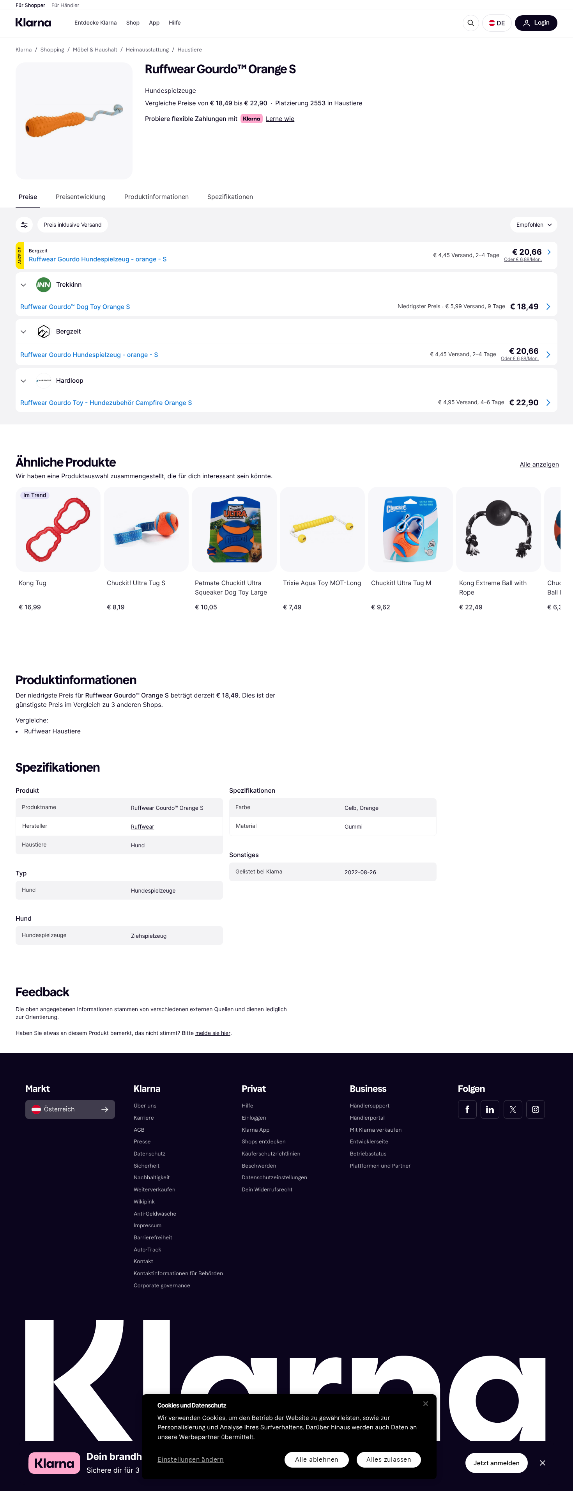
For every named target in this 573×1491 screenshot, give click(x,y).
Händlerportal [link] (367, 1118)
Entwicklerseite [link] (369, 1141)
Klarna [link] (24, 50)
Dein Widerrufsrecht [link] (267, 1189)
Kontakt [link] (143, 1261)
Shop (133, 23)
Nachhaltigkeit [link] (152, 1177)
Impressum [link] (148, 1225)
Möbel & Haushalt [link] (95, 50)
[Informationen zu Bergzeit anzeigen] (23, 331)
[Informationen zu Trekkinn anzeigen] (23, 285)
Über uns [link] (145, 1105)
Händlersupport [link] (370, 1105)
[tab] (28, 197)
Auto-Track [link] (147, 1249)
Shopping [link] (52, 50)
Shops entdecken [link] (264, 1141)
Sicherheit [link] (146, 1166)
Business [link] (368, 1089)
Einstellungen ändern (190, 1460)
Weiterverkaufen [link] (154, 1189)
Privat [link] (254, 1089)
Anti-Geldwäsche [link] (155, 1214)
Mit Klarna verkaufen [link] (376, 1130)
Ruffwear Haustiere (52, 731)
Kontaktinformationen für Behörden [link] (178, 1273)
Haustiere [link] (189, 50)
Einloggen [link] (254, 1118)
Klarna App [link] (255, 1130)
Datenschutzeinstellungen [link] (274, 1177)
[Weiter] (546, 549)
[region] (289, 1436)
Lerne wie (280, 118)
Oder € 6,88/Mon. (523, 259)
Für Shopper (30, 5)
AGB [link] (139, 1130)
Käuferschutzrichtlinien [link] (271, 1153)
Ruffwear (142, 827)
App (154, 23)
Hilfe (174, 23)
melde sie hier (212, 1033)
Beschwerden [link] (259, 1166)
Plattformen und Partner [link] (380, 1166)
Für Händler (65, 5)
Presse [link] (142, 1141)
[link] (467, 1109)
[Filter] (24, 225)
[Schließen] (425, 1403)
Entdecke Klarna (95, 23)
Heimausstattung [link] (147, 50)
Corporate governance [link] (162, 1285)
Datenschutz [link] (150, 1153)
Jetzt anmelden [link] (497, 1463)
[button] (497, 23)
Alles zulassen (388, 1459)
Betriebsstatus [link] (368, 1153)
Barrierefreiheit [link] (153, 1237)
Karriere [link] (144, 1118)
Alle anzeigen (539, 464)
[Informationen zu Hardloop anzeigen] (23, 381)
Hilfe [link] (247, 1105)
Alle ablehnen (316, 1459)
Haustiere (348, 103)
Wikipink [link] (144, 1201)
